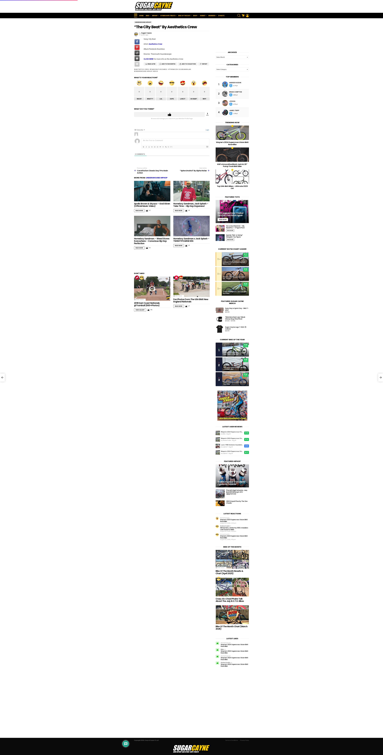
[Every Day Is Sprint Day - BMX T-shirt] (220, 310)
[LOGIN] (247, 15)
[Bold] (143, 147)
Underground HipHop (156, 177)
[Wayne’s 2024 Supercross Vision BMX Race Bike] (232, 133)
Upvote (169, 114)
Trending (137, 277)
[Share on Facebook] (137, 41)
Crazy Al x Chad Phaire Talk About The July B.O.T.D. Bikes (230, 600)
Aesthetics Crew (155, 44)
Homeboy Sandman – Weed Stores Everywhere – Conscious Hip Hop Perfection (151, 241)
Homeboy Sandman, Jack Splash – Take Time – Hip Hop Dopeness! (190, 204)
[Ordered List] (154, 147)
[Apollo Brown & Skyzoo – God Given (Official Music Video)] (152, 191)
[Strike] (152, 147)
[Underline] (149, 147)
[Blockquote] (160, 147)
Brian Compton (235, 92)
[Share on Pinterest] (137, 47)
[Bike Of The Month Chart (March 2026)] (232, 614)
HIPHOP (154, 16)
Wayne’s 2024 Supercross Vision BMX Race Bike (232, 143)
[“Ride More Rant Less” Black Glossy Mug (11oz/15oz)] (220, 319)
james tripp (234, 110)
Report (204, 64)
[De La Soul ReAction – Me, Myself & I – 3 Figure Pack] (220, 228)
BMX (147, 16)
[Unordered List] (157, 147)
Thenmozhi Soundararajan (180, 69)
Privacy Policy (244, 740)
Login (207, 130)
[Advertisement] (212, 6)
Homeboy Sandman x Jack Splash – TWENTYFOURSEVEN (191, 239)
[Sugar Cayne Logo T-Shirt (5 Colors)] (220, 329)
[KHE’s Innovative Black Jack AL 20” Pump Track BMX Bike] (232, 154)
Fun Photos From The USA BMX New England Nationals (190, 300)
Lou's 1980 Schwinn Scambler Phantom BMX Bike (232, 445)
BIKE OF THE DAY (184, 16)
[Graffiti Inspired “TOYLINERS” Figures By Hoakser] (232, 475)
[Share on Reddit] (137, 52)
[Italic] (146, 147)
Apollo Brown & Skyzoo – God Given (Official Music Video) (152, 204)
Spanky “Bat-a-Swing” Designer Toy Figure (234, 236)
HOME (141, 16)
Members (211, 16)
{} (168, 146)
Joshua (232, 101)
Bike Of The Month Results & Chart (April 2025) (229, 572)
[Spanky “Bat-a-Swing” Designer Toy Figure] (220, 237)
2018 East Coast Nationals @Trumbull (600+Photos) (147, 304)
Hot (176, 277)
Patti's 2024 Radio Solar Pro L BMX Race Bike (234, 383)
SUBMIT (202, 16)
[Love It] (181, 277)
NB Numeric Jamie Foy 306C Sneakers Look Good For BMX (234, 529)
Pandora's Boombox (159, 69)
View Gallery (140, 310)
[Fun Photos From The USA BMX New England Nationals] (191, 286)
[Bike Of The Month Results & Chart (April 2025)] (232, 559)
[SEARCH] (239, 15)
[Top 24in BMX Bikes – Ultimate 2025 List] (232, 176)
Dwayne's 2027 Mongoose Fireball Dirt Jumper (234, 277)
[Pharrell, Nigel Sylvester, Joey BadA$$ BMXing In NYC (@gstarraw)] (220, 493)
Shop (195, 16)
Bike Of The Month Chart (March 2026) (231, 627)
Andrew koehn (235, 83)
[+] (171, 146)
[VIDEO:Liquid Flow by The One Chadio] (220, 503)
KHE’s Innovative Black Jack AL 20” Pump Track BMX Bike (232, 165)
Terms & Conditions (231, 740)
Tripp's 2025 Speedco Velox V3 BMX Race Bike (234, 292)
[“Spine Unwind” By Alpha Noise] (380, 378)
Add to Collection (189, 64)
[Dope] (142, 277)
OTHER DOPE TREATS (167, 16)
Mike (222, 649)
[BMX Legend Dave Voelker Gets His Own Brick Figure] (232, 211)
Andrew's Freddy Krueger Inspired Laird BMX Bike (234, 368)
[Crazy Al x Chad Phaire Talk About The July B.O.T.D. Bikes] (232, 587)
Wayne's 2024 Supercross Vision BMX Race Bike (232, 432)
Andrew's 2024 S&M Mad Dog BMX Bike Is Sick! (234, 263)
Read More (139, 210)
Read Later (151, 64)
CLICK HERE (148, 59)
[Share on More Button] (137, 64)
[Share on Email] (137, 58)
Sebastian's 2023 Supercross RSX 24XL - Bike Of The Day (234, 353)
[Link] (165, 147)
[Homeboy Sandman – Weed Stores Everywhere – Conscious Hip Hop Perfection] (152, 226)
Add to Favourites (168, 64)
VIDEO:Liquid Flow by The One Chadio (236, 502)
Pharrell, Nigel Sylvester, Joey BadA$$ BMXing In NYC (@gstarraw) (236, 492)
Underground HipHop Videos (146, 71)
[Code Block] (163, 147)
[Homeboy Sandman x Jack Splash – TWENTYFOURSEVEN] (191, 226)
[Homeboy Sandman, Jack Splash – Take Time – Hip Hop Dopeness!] (191, 191)
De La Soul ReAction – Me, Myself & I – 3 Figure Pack (235, 227)
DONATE (221, 16)
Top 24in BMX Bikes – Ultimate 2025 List (232, 187)
